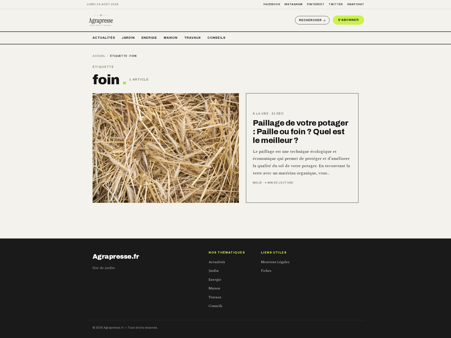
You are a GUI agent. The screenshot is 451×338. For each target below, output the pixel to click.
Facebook (272, 4)
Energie (149, 37)
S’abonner (348, 20)
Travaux (192, 37)
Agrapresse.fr (116, 256)
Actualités (104, 37)
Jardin (128, 37)
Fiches (266, 270)
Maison (171, 37)
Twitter (336, 4)
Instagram (293, 4)
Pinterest (316, 4)
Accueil (99, 55)
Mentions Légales (275, 262)
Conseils (216, 37)
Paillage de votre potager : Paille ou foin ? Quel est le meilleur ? (300, 132)
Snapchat (355, 4)
